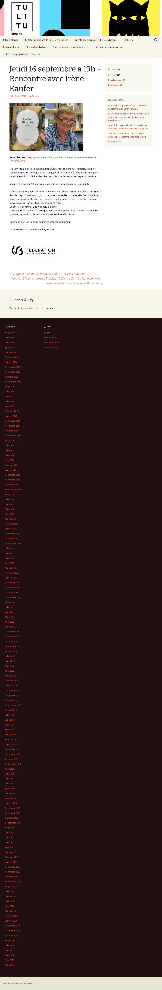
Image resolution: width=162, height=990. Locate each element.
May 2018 (9, 783)
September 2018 (13, 763)
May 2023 (9, 509)
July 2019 (9, 714)
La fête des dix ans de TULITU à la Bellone (96, 39)
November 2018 (12, 754)
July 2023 (9, 499)
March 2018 (10, 793)
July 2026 (9, 337)
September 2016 (13, 881)
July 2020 (9, 656)
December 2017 (12, 808)
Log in (47, 332)
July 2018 (9, 773)
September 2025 (13, 381)
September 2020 (13, 646)
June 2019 (10, 719)
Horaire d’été (114, 141)
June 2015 (10, 950)
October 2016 (11, 876)
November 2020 (12, 636)
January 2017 (11, 862)
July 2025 (9, 391)
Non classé (113, 84)
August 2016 (11, 886)
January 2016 (11, 920)
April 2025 (9, 406)
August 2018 (11, 768)
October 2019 (11, 700)
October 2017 (11, 817)
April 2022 (9, 563)
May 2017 (9, 842)
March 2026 (10, 352)
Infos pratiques (10, 39)
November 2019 (12, 695)
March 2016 (10, 911)
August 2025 (11, 386)
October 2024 (11, 430)
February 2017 (12, 857)
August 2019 (11, 710)
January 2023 (11, 528)
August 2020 (11, 651)
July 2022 (9, 548)
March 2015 (10, 964)
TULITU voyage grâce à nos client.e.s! (21, 54)
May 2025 (9, 401)
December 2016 (12, 866)
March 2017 (10, 852)
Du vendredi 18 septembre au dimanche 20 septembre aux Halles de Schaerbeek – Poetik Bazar (128, 117)
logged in (28, 308)
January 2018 (11, 803)
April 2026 (9, 347)
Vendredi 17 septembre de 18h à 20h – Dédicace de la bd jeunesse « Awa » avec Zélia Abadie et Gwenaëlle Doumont (57, 280)
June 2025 (10, 396)
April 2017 (9, 847)
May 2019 (9, 724)
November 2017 (12, 813)
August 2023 (11, 494)
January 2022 (11, 577)
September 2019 (13, 705)
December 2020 (12, 631)
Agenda (35, 96)
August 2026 (11, 332)
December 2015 (12, 925)
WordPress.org (51, 347)
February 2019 (12, 739)
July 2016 (9, 891)
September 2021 (13, 597)
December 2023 (12, 474)
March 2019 (10, 734)
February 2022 (12, 572)
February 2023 (12, 523)
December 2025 (12, 367)
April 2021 (9, 621)
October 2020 (11, 641)
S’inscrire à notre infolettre (109, 47)
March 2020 (10, 675)
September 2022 (13, 543)
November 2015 (12, 930)
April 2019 (9, 729)
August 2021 (11, 602)
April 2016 (9, 906)
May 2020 (9, 665)
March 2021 (10, 626)
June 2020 (10, 661)
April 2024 (9, 460)
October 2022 (11, 538)
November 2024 (12, 425)
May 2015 (9, 955)
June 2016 (10, 896)
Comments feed (52, 342)
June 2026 (10, 342)
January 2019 (11, 744)
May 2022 (9, 558)
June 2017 (10, 837)
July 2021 (9, 607)
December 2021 (12, 582)
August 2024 (11, 440)
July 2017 (9, 832)
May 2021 (9, 616)
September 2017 (13, 822)
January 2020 (11, 685)
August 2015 (11, 940)
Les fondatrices (11, 47)
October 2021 (11, 592)
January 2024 (11, 469)
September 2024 (13, 435)
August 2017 (11, 827)
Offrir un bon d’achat (36, 47)
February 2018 (12, 798)
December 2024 (12, 420)
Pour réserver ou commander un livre (71, 47)
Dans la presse (115, 80)
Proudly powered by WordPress (18, 983)
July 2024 (9, 445)
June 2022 (10, 553)
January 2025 (11, 416)
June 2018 (10, 778)
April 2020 (9, 670)
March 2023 (10, 518)
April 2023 (9, 514)
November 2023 (12, 479)
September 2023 (13, 489)
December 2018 (12, 749)
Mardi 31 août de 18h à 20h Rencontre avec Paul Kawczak (47, 274)
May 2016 (9, 901)
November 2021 (12, 587)
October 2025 (11, 376)
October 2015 (11, 935)
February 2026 (12, 357)
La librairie (129, 39)
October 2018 (11, 759)
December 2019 (12, 690)
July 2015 (9, 945)
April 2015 (9, 960)
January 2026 (11, 362)
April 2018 (9, 788)
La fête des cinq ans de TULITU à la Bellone (46, 39)
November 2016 (12, 871)
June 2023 (10, 504)
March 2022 (10, 567)
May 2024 (9, 455)
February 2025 (12, 411)
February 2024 (12, 465)
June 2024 (10, 450)
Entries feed (50, 337)
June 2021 (10, 612)
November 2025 (12, 371)
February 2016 (12, 915)
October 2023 (11, 484)
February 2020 (12, 680)
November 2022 (12, 533)
